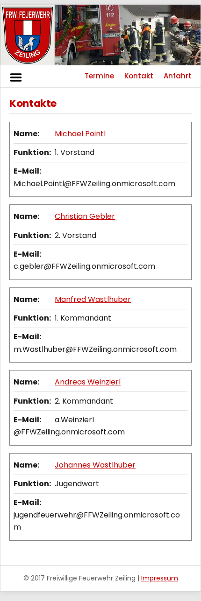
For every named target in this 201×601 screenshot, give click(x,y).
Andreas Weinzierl (88, 382)
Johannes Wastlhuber (95, 465)
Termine (99, 76)
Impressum (159, 578)
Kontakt (138, 76)
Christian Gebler (85, 216)
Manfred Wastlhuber (93, 299)
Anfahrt (178, 76)
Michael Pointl (80, 133)
